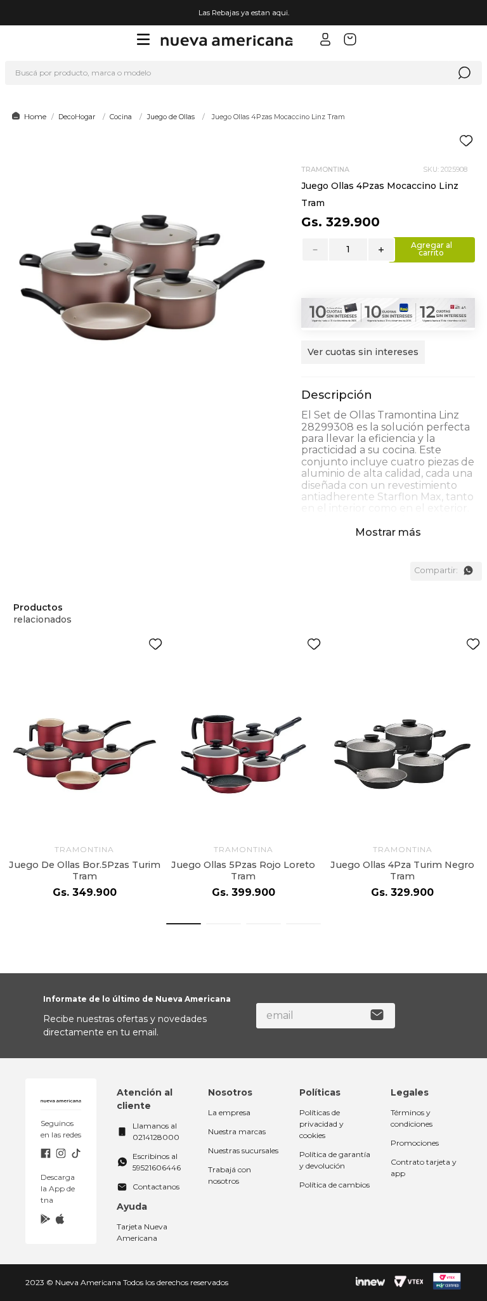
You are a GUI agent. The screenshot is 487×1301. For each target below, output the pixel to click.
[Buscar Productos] (464, 73)
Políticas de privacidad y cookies (321, 1124)
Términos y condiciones (411, 1118)
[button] (363, 358)
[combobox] (243, 73)
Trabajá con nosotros (229, 1175)
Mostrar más (388, 532)
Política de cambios (334, 1184)
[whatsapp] (468, 570)
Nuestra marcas (237, 1131)
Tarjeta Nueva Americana (142, 1232)
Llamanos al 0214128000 (156, 1131)
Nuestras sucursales (243, 1150)
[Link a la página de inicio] (27, 116)
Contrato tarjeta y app (424, 1167)
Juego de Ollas (171, 116)
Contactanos (156, 1186)
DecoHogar (76, 116)
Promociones (415, 1143)
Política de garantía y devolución (334, 1159)
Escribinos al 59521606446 (157, 1161)
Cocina (121, 116)
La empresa (229, 1112)
